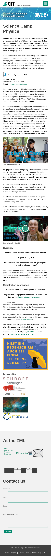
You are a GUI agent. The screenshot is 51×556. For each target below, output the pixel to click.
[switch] (36, 3)
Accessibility (36, 553)
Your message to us (10, 514)
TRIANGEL (31, 332)
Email (5, 506)
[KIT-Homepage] (9, 3)
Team (6, 448)
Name (5, 497)
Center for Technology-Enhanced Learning (25, 5)
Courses (7, 452)
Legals (13, 553)
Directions (7, 454)
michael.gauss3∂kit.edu (18, 84)
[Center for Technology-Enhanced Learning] (41, 15)
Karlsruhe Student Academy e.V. (22, 334)
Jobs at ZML (8, 450)
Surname (6, 489)
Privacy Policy (24, 553)
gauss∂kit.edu (26, 319)
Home (6, 553)
